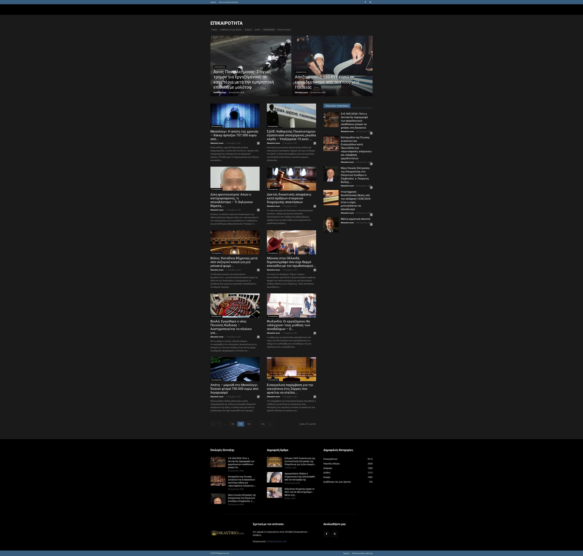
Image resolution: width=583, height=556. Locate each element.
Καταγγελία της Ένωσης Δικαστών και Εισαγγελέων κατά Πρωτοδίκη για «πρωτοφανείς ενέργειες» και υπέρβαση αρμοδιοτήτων (356, 148)
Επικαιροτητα (220, 67)
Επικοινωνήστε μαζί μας (228, 2)
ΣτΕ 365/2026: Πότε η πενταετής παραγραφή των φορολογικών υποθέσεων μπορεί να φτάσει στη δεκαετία (354, 120)
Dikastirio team (220, 92)
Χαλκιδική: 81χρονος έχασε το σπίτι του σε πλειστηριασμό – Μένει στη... (299, 492)
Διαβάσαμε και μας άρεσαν (231, 29)
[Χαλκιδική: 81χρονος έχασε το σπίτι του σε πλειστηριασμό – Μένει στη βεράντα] (274, 492)
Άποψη (214, 29)
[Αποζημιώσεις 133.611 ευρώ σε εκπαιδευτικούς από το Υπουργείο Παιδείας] (332, 71)
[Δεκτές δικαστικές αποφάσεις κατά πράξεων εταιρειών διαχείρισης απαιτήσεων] (291, 179)
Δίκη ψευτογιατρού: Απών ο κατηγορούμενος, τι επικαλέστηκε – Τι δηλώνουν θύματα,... (231, 200)
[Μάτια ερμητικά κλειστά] (331, 224)
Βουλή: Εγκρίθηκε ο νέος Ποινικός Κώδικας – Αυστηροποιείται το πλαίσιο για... (231, 327)
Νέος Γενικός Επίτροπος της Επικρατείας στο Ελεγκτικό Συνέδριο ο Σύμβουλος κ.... (242, 498)
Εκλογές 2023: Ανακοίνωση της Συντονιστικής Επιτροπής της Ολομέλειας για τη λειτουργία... (300, 461)
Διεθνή (257, 29)
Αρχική (213, 2)
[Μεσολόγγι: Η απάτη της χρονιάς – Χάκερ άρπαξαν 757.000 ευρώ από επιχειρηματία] (235, 116)
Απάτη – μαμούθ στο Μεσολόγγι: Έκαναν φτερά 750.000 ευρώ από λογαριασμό (234, 388)
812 (263, 424)
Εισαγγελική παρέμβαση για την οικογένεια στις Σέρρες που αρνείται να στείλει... (290, 388)
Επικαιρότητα (269, 29)
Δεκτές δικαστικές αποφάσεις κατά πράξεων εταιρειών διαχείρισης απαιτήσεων (289, 198)
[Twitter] (370, 2)
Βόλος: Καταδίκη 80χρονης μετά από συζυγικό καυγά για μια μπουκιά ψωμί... (233, 262)
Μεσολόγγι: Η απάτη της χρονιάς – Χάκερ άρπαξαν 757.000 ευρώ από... (234, 135)
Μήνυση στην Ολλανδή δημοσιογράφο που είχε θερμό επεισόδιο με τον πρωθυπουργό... (291, 262)
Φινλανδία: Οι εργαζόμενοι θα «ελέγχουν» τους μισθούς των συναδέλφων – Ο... (288, 325)
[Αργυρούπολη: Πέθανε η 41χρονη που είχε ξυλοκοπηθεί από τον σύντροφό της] (274, 477)
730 (232, 424)
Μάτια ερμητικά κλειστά (355, 218)
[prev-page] (213, 424)
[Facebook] (365, 2)
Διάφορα (248, 29)
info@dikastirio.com (277, 541)
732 (248, 424)
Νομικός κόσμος (284, 29)
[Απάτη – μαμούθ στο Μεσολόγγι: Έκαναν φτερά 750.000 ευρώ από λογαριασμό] (235, 369)
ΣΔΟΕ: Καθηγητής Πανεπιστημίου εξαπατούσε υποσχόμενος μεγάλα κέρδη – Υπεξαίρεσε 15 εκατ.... (291, 135)
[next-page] (270, 424)
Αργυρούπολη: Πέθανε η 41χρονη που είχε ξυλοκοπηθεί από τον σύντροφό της (300, 476)
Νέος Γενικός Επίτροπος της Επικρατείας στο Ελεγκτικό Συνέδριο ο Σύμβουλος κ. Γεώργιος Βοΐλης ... (355, 175)
